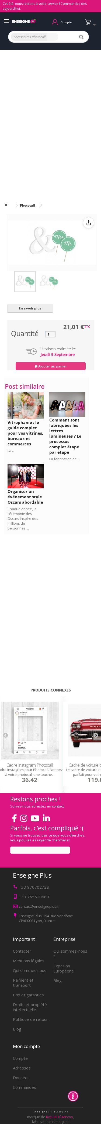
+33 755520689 (34, 896)
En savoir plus (30, 308)
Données (21, 1077)
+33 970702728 (34, 887)
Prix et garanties (28, 994)
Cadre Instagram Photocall (29, 765)
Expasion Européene (63, 968)
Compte (20, 1058)
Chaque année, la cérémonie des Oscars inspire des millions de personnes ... (23, 518)
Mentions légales (28, 960)
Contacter (22, 951)
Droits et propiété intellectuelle (30, 1007)
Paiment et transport (23, 982)
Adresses (22, 1068)
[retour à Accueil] (9, 205)
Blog (17, 1029)
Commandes (24, 1087)
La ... (11, 450)
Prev (5, 735)
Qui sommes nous (29, 970)
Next (95, 735)
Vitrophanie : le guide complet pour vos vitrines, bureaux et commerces (25, 433)
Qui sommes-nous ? (70, 953)
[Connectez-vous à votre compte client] (55, 22)
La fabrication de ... (64, 458)
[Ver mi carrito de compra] (91, 24)
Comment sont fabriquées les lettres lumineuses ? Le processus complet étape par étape (65, 436)
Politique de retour (30, 1019)
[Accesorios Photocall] (25, 281)
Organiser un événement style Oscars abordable (25, 497)
